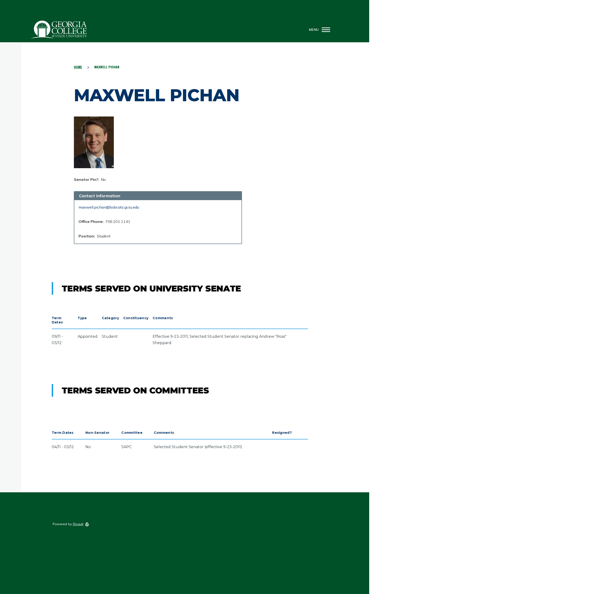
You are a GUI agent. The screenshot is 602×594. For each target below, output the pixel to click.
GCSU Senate (59, 29)
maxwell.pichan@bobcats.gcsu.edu (109, 207)
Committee (132, 433)
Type (82, 318)
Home (78, 66)
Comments (163, 318)
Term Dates (57, 320)
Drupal (78, 524)
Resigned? (282, 433)
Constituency (135, 318)
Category (110, 318)
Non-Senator (97, 433)
